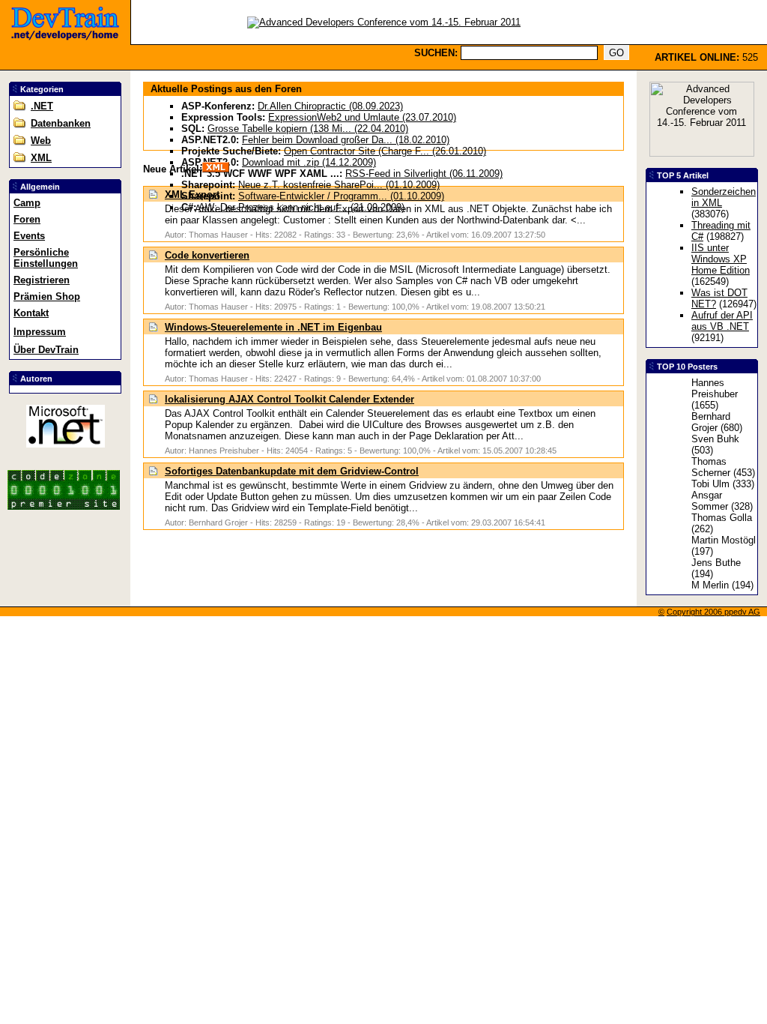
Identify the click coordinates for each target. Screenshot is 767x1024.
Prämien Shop (46, 296)
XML (41, 157)
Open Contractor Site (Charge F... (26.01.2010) (385, 151)
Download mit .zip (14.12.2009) (309, 162)
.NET (42, 106)
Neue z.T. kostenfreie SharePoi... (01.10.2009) (339, 184)
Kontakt (31, 313)
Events (29, 235)
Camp (26, 202)
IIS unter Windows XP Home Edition (720, 259)
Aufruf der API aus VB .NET (722, 321)
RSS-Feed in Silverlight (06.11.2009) (424, 173)
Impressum (39, 331)
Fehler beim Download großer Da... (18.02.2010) (345, 139)
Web (41, 140)
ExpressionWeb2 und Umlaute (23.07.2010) (362, 117)
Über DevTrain (46, 349)
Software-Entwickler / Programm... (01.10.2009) (341, 196)
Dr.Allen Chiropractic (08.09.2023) (330, 106)
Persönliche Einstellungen (45, 258)
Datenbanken (61, 123)
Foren (26, 219)
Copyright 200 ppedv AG (713, 611)
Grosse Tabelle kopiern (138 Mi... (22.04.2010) (307, 128)
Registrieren (41, 280)
